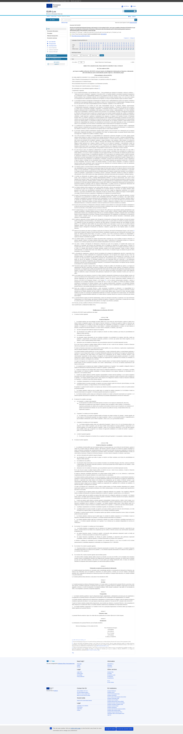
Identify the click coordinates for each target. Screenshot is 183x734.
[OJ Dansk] (87, 49)
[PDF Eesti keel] (92, 47)
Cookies (78, 710)
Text (49, 28)
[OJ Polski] (119, 49)
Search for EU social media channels (84, 700)
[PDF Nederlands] (117, 47)
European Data (110, 672)
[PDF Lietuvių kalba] (110, 47)
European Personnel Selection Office (114, 711)
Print (134, 16)
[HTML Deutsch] (89, 45)
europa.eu (56, 690)
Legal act (56, 64)
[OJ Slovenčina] (126, 49)
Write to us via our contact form (83, 693)
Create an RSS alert (53, 51)
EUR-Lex (51, 11)
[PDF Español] (82, 47)
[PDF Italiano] (106, 47)
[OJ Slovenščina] (128, 49)
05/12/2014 (56, 62)
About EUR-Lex (110, 663)
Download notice (52, 45)
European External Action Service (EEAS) (115, 701)
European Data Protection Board (113, 710)
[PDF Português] (122, 47)
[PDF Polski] (119, 47)
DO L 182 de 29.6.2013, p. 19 (102, 645)
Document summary (52, 38)
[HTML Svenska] (133, 45)
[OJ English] (96, 49)
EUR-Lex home (53, 16)
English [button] (134, 6)
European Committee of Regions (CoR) (115, 704)
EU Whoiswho (110, 676)
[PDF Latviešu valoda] (108, 47)
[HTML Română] (124, 45)
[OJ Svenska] (133, 49)
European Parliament (111, 690)
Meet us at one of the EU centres (83, 695)
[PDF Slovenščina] (128, 47)
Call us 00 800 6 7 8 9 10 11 (82, 690)
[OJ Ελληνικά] (94, 49)
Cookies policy (80, 673)
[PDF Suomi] (131, 47)
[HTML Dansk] (87, 45)
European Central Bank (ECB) (113, 698)
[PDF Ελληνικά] (94, 47)
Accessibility (79, 675)
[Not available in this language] (101, 45)
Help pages (79, 663)
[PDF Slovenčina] (126, 47)
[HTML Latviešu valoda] (108, 45)
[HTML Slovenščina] (128, 45)
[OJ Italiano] (106, 49)
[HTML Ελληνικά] (94, 45)
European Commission (112, 695)
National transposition (52, 35)
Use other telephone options (82, 692)
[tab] (102, 40)
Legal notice (79, 672)
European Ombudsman (112, 707)
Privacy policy (79, 707)
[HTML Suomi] (131, 45)
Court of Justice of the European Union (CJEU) (116, 696)
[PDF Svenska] (133, 47)
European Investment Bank (112, 705)
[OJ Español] (82, 49)
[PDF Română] (124, 47)
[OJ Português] (122, 49)
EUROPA (48, 16)
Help (130, 16)
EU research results (111, 675)
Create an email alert (53, 49)
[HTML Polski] (119, 45)
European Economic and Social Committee (116, 702)
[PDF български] (80, 47)
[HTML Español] (82, 45)
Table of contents (52, 55)
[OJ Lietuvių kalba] (110, 49)
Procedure (49, 33)
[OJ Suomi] (131, 49)
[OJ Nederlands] (117, 49)
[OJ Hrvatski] (103, 49)
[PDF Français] (99, 47)
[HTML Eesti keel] (92, 45)
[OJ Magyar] (112, 49)
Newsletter (109, 665)
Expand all (127, 38)
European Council (110, 692)
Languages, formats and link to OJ (79, 40)
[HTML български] (80, 45)
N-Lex (108, 680)
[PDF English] (96, 47)
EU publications (110, 678)
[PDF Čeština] (85, 47)
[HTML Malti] (115, 45)
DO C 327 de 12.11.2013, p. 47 (80, 639)
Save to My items (53, 47)
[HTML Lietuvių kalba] (110, 45)
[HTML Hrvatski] (103, 45)
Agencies (109, 715)
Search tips (65, 22)
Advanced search (133, 22)
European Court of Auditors (112, 699)
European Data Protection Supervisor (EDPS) (116, 708)
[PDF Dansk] (87, 47)
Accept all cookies (110, 728)
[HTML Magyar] (112, 45)
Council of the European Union (113, 693)
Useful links (109, 666)
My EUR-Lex (126, 6)
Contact (78, 665)
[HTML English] (96, 45)
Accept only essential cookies (124, 728)
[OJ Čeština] (85, 49)
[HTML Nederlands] (117, 45)
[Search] (135, 20)
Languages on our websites (82, 705)
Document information (52, 31)
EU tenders (109, 673)
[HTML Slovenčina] (126, 45)
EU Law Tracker (110, 682)
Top (73, 652)
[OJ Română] (124, 49)
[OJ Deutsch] (89, 49)
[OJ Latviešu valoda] (108, 49)
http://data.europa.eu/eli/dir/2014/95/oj (81, 35)
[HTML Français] (99, 45)
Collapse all (132, 38)
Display (101, 55)
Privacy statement (80, 676)
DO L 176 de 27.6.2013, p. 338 (93, 650)
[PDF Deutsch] (89, 47)
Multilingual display (76, 52)
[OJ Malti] (115, 49)
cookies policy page (75, 728)
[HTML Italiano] (106, 45)
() (99, 86)
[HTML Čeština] (85, 45)
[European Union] (50, 688)
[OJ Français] (99, 49)
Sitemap (78, 666)
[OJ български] (80, 49)
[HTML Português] (122, 45)
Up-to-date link (52, 41)
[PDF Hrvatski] (103, 47)
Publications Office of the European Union (66, 663)
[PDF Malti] (115, 47)
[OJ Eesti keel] (92, 49)
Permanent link (52, 43)
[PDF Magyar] (112, 47)
